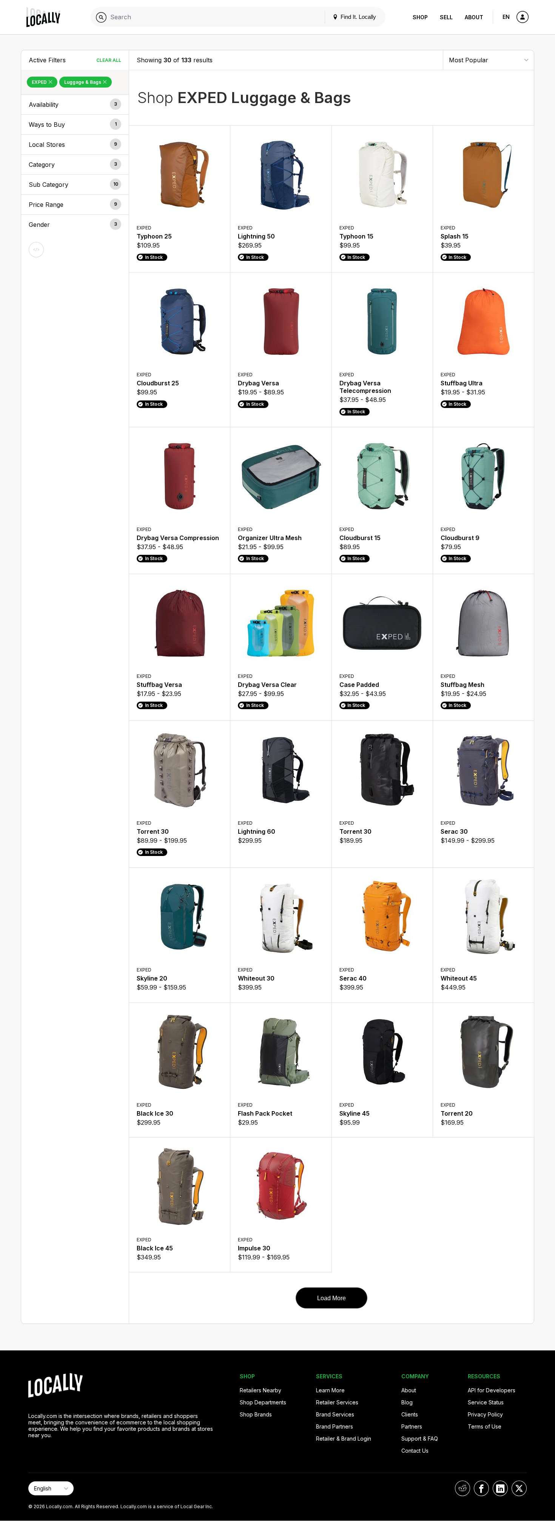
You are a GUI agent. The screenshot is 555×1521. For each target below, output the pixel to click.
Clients (409, 1414)
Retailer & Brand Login (343, 1438)
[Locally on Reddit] (462, 1488)
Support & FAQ (419, 1438)
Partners (411, 1426)
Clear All (108, 60)
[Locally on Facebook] (481, 1488)
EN (506, 17)
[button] (75, 104)
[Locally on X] (519, 1488)
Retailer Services (337, 1402)
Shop (420, 17)
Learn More (330, 1390)
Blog (407, 1402)
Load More (331, 1298)
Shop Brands (256, 1414)
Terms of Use (484, 1426)
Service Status (486, 1402)
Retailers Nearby (260, 1390)
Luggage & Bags (83, 82)
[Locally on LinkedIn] (500, 1488)
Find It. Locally (357, 17)
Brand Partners (334, 1426)
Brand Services (335, 1414)
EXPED (40, 82)
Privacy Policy (485, 1414)
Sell (446, 17)
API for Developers (491, 1390)
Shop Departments (263, 1402)
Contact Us (415, 1450)
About (474, 17)
